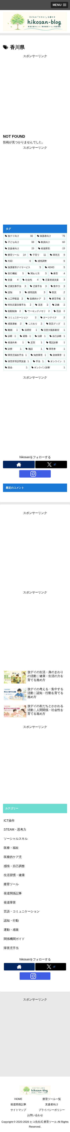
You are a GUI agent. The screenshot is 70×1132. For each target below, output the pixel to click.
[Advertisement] (35, 94)
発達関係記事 (18, 1104)
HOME (18, 1098)
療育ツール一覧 (52, 1098)
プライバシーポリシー (52, 1109)
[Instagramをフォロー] (35, 474)
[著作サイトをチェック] (19, 464)
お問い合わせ (35, 1115)
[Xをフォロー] (51, 464)
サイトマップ (18, 1109)
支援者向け (51, 1104)
